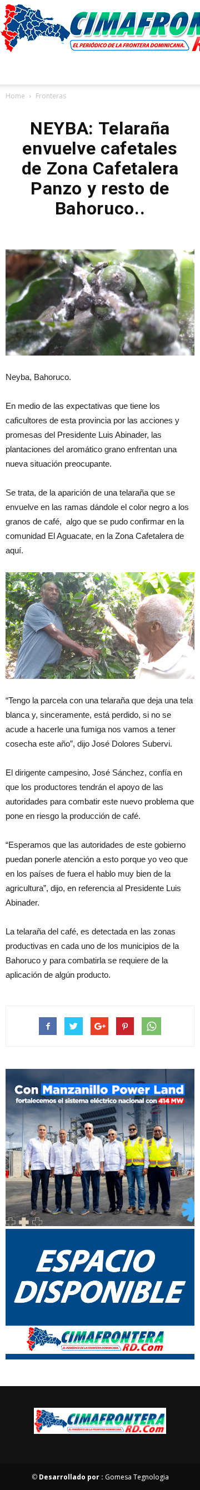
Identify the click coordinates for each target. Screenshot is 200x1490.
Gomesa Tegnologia (104, 1477)
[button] (184, 69)
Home (15, 96)
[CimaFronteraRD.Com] (100, 27)
